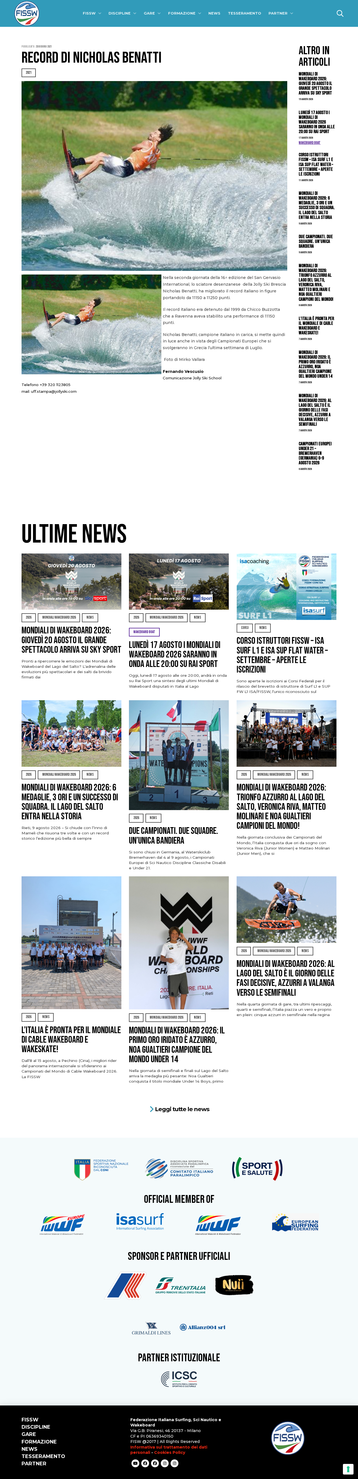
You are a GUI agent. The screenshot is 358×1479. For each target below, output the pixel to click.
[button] (340, 13)
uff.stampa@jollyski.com (54, 391)
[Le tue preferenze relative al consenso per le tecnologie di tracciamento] (348, 1469)
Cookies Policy (169, 1452)
